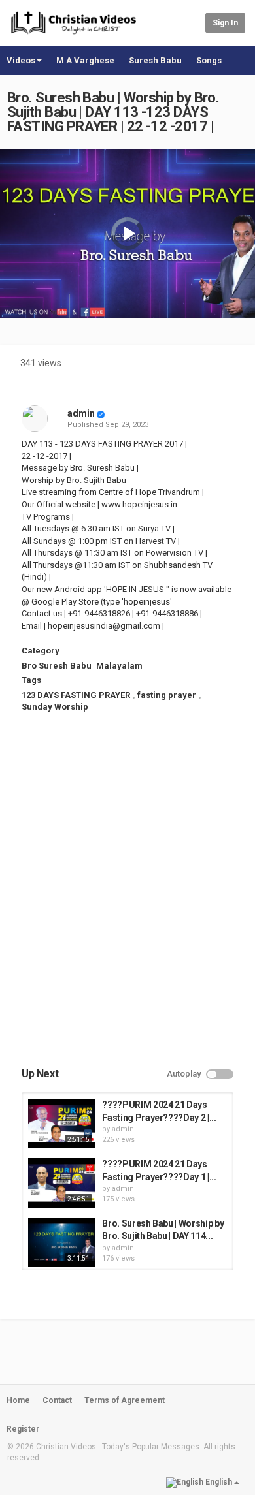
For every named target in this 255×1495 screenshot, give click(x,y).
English (218, 1482)
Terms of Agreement (124, 1400)
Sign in (225, 22)
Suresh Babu (155, 60)
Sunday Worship (55, 707)
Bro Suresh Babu (57, 665)
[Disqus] (127, 901)
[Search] (193, 21)
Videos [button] (21, 60)
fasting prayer (166, 695)
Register (23, 1429)
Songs (209, 60)
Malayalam (119, 665)
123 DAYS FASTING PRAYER (76, 695)
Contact (57, 1400)
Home (18, 1400)
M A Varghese (85, 60)
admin (81, 413)
